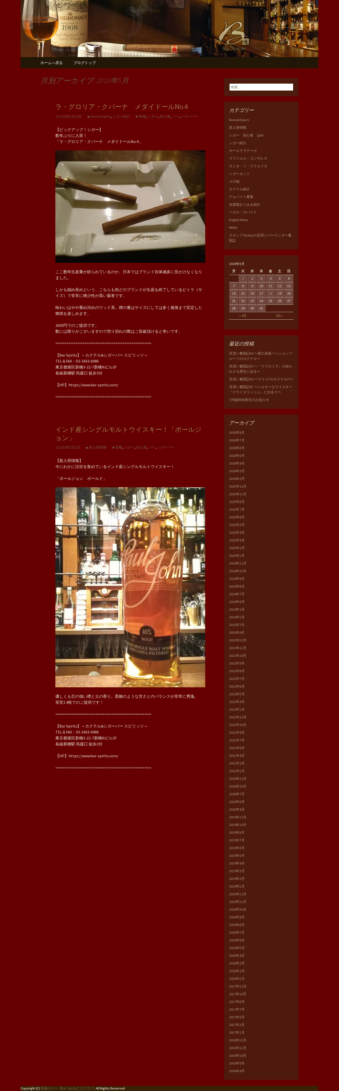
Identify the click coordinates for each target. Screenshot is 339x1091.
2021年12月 (237, 717)
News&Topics (101, 116)
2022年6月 (237, 686)
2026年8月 (237, 432)
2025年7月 (237, 509)
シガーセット (239, 173)
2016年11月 (237, 1048)
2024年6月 (237, 601)
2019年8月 (237, 832)
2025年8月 (237, 501)
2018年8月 (237, 925)
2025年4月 (237, 532)
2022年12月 (237, 640)
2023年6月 (237, 632)
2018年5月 (237, 948)
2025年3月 (237, 540)
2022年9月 (237, 663)
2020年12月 (237, 778)
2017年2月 (237, 1025)
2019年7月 (237, 840)
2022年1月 (237, 709)
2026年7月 (237, 440)
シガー (153, 116)
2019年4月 (237, 863)
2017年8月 (237, 1001)
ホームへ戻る (51, 62)
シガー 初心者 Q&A (246, 135)
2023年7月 (237, 625)
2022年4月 (237, 701)
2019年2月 (237, 878)
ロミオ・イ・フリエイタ (248, 166)
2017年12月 (237, 986)
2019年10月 (237, 825)
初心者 (165, 116)
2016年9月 (237, 1063)
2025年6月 (237, 517)
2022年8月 (237, 671)
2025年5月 (237, 525)
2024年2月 (237, 609)
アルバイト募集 (241, 197)
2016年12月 (237, 1040)
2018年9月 (237, 917)
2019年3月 (237, 871)
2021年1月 (237, 771)
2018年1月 (237, 978)
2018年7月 (237, 932)
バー (175, 116)
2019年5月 (237, 855)
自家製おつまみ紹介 (244, 204)
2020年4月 (237, 809)
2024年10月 (237, 571)
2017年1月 (237, 1032)
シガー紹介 (121, 116)
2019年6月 (237, 848)
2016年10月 (237, 1055)
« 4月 (243, 315)
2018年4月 (237, 955)
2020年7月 (237, 794)
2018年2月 (237, 971)
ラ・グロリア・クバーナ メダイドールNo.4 (121, 107)
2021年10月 (237, 725)
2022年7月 (237, 678)
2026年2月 (237, 478)
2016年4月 (237, 1071)
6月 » (279, 315)
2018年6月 (237, 940)
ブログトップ (84, 62)
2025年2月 (237, 548)
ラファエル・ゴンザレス (248, 158)
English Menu (238, 220)
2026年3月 (237, 471)
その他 (234, 181)
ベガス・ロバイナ (243, 212)
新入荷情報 (97, 447)
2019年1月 (237, 886)
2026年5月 (237, 455)
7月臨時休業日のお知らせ (249, 399)
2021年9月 (237, 732)
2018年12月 (237, 894)
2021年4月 (237, 755)
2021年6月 (237, 748)
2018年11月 (237, 901)
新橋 (142, 116)
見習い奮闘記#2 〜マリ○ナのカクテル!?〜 (261, 379)
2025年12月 (237, 486)
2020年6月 (237, 801)
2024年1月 (237, 617)
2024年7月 (237, 594)
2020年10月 (237, 786)
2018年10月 (237, 909)
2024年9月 (237, 578)
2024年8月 (237, 586)
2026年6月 (237, 448)
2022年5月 (237, 694)
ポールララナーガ (243, 150)
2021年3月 (237, 763)
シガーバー (189, 116)
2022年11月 (237, 648)
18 (270, 293)
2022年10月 (237, 655)
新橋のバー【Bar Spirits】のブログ (67, 1088)
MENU (233, 227)
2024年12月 (237, 563)
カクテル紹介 (239, 189)
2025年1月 (237, 555)
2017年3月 (237, 1017)
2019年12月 (237, 817)
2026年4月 (237, 463)
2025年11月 (237, 494)
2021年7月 (237, 740)
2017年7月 (237, 1009)
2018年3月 (237, 963)
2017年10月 (237, 994)
